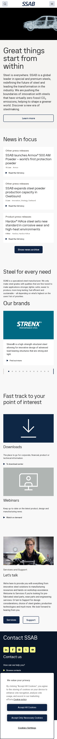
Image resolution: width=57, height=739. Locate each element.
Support (30, 620)
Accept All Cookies (27, 707)
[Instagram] (19, 650)
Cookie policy (20, 699)
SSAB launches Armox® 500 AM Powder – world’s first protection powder (28, 159)
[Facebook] (12, 650)
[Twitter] (26, 650)
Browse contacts (13, 670)
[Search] (5, 4)
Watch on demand (14, 517)
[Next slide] (53, 371)
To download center (14, 464)
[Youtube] (32, 650)
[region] (27, 706)
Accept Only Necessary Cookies (27, 718)
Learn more (28, 118)
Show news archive (28, 249)
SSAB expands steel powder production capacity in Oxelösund (25, 192)
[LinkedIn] (6, 650)
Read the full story (16, 173)
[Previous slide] (3, 371)
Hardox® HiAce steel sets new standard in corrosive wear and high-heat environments (27, 225)
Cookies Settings (27, 728)
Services (11, 619)
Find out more (16, 360)
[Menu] (52, 4)
